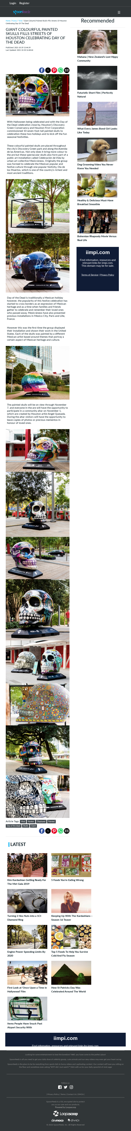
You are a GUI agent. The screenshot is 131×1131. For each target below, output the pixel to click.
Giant (33, 826)
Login (13, 3)
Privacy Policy (53, 1094)
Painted (51, 822)
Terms (63, 1094)
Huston (31, 822)
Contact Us (71, 1094)
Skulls (25, 826)
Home (8, 21)
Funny (14, 21)
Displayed (41, 822)
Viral (20, 21)
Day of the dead (13, 826)
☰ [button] (119, 12)
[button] (42, 70)
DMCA (81, 1094)
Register (24, 3)
